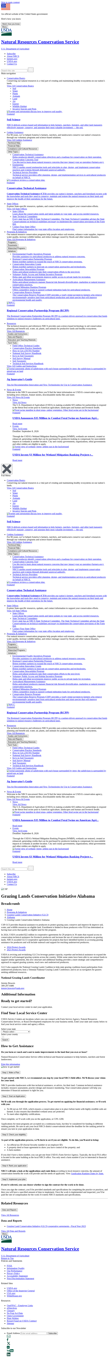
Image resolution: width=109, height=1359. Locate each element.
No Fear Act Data (15, 1313)
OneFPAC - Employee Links (20, 1305)
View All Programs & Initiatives (21, 239)
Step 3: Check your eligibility (14, 1135)
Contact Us (12, 64)
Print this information (10, 1064)
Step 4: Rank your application (14, 1166)
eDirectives (12, 1308)
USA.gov (11, 1293)
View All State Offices (17, 209)
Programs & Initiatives (17, 232)
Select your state (8, 1029)
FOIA (9, 1266)
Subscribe (11, 53)
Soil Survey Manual (21, 358)
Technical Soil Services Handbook (27, 363)
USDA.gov (12, 61)
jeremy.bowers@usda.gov (12, 988)
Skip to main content (10, 2)
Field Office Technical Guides (25, 345)
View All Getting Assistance (19, 140)
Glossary (11, 1310)
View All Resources (16, 331)
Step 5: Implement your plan (14, 1179)
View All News (19, 402)
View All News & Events (18, 397)
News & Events (14, 389)
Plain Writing (13, 1318)
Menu (4, 27)
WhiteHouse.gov (14, 1296)
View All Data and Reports (13, 1231)
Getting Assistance (15, 132)
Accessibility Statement (17, 1276)
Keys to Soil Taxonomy (23, 356)
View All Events (19, 429)
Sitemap (10, 1323)
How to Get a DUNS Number (26, 351)
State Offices (12, 203)
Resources (11, 323)
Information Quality (16, 1268)
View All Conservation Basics (20, 86)
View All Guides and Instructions (22, 366)
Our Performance (14, 1271)
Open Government (15, 1316)
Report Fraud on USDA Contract (22, 1321)
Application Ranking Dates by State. (87, 1173)
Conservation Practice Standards (26, 348)
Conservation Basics (16, 78)
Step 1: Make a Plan (10, 1072)
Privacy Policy (13, 1273)
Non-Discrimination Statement (20, 1278)
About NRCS (13, 56)
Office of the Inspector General (21, 1291)
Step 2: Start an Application (13, 1096)
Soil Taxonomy (19, 361)
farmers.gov (12, 59)
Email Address (13, 1333)
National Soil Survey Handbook (26, 353)
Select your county (9, 1034)
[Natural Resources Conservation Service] (54, 32)
